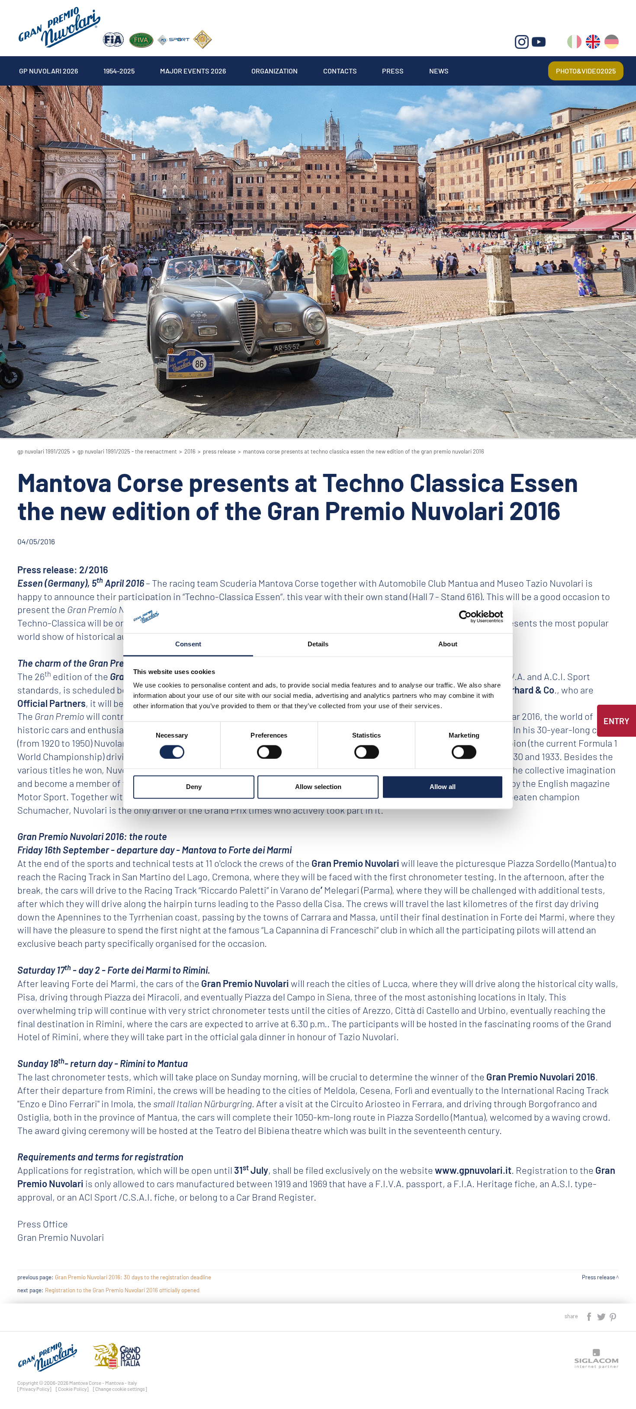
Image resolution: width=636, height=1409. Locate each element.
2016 (190, 451)
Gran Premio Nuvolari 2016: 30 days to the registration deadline (133, 1277)
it (574, 43)
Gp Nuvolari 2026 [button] (48, 71)
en (593, 43)
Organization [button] (274, 71)
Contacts (340, 71)
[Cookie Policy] (72, 1389)
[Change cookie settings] (120, 1389)
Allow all (443, 787)
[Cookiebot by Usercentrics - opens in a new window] (465, 616)
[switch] (269, 752)
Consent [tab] (188, 644)
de (611, 43)
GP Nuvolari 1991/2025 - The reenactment (127, 451)
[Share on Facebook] (590, 1316)
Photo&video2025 (586, 71)
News (439, 71)
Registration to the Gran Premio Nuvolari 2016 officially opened (122, 1290)
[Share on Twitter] (602, 1316)
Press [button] (393, 71)
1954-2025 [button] (119, 71)
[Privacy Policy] (34, 1389)
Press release (219, 451)
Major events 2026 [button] (193, 71)
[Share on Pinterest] (613, 1316)
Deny (194, 787)
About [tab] (447, 644)
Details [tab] (318, 644)
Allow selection (318, 787)
